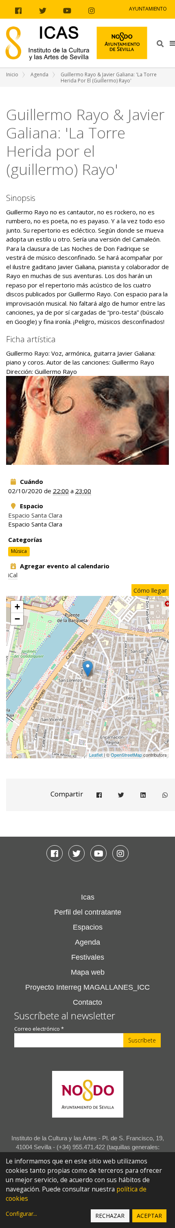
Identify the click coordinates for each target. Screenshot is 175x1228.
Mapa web (88, 972)
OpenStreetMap (126, 754)
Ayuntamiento (148, 8)
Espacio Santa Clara (35, 515)
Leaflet (96, 754)
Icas (87, 897)
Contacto (87, 1002)
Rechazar (110, 1215)
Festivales (87, 957)
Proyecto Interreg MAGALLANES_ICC (87, 987)
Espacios (88, 927)
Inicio (12, 74)
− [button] (17, 619)
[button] (172, 43)
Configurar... (21, 1213)
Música (19, 551)
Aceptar (149, 1215)
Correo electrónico (39, 1029)
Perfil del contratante (87, 912)
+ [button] (17, 607)
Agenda (39, 74)
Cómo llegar (150, 590)
